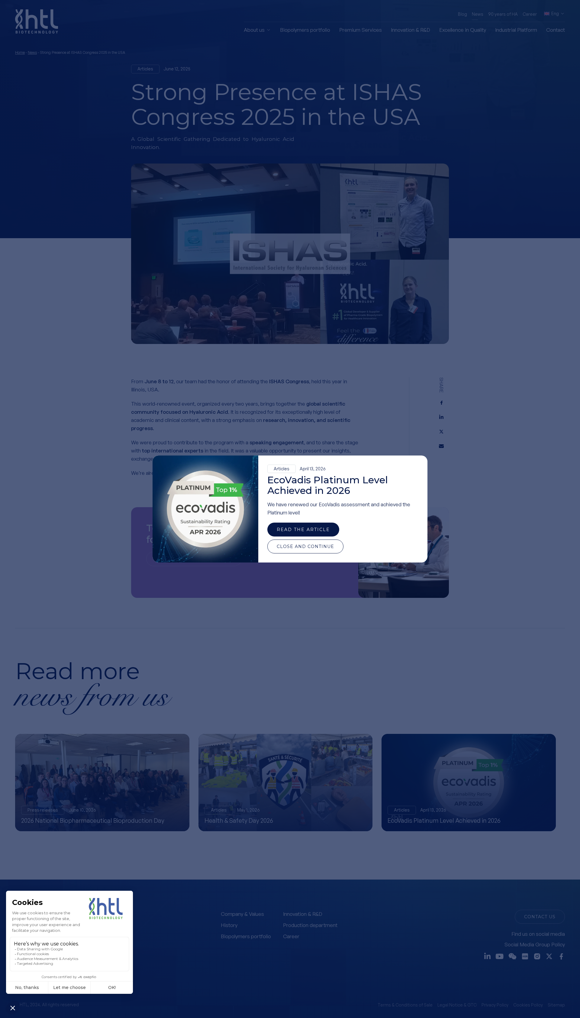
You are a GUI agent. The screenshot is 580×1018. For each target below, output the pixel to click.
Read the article (303, 529)
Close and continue (305, 546)
